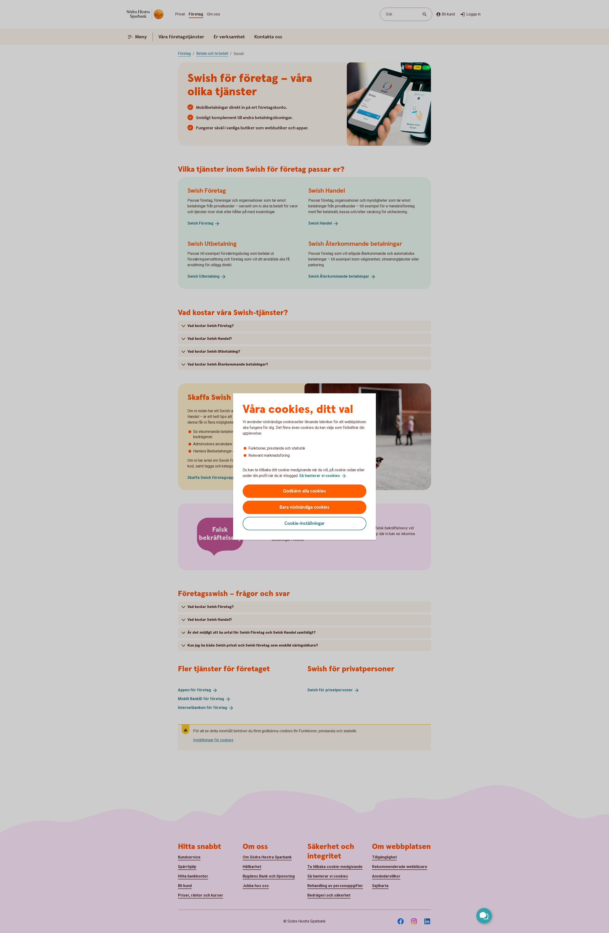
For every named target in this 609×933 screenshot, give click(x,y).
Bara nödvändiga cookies (304, 507)
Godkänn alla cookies (304, 491)
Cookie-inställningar (305, 523)
